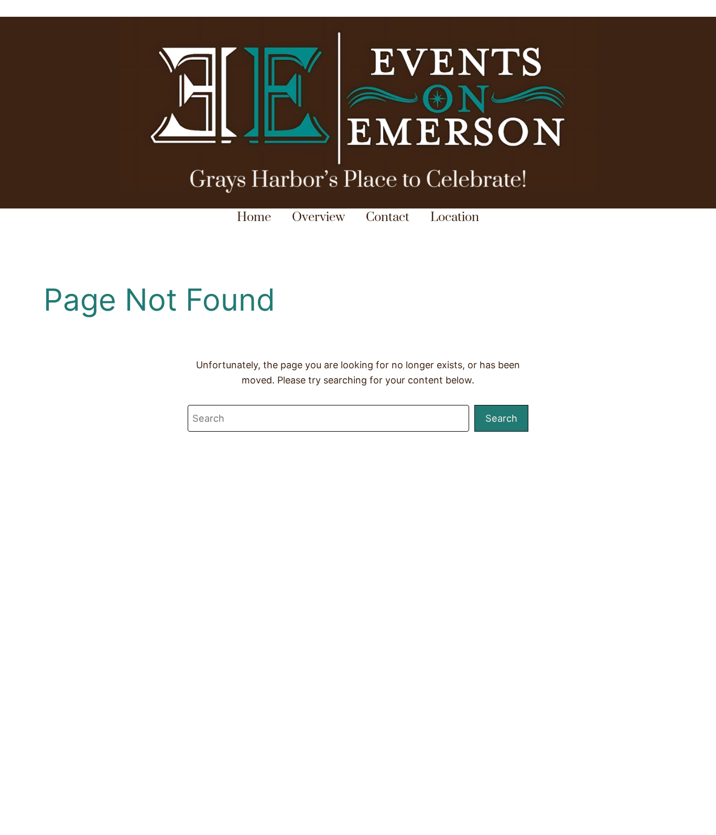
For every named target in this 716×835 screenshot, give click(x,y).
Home (254, 217)
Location (454, 217)
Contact (387, 217)
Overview (318, 217)
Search (501, 418)
